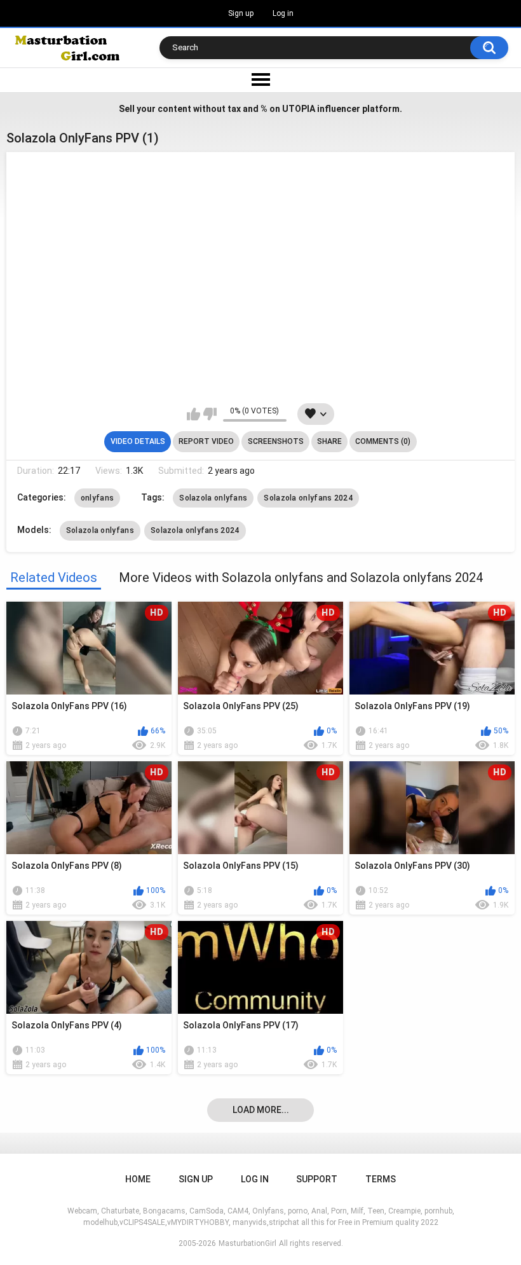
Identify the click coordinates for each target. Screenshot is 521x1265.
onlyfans (97, 498)
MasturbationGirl (247, 1243)
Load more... (261, 1110)
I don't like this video (210, 414)
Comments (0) (382, 441)
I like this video (193, 414)
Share (329, 441)
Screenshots (276, 441)
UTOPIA (298, 109)
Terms (380, 1179)
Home (138, 1179)
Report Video (206, 441)
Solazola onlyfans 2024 (308, 498)
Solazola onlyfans (213, 498)
